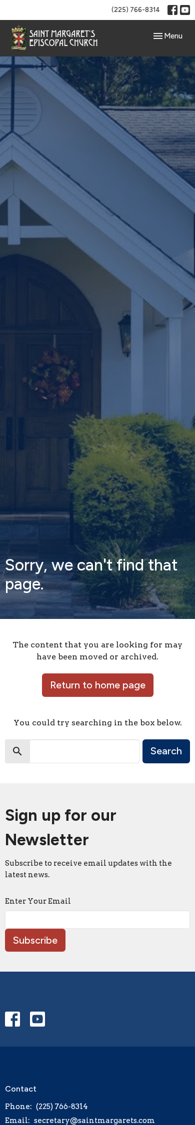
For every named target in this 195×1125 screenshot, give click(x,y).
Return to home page (98, 685)
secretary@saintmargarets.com (94, 1120)
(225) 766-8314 (136, 9)
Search (166, 751)
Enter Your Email (38, 901)
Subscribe (35, 940)
